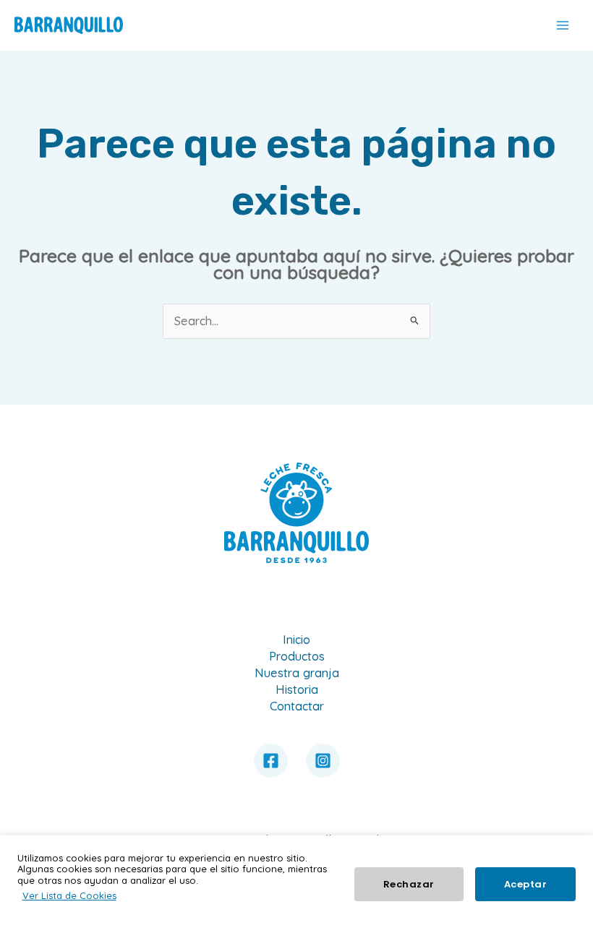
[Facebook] (271, 761)
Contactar (297, 706)
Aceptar (525, 884)
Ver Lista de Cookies (69, 895)
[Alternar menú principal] (562, 25)
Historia (297, 689)
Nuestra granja (297, 673)
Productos (297, 656)
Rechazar (409, 884)
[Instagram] (323, 761)
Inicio (296, 639)
